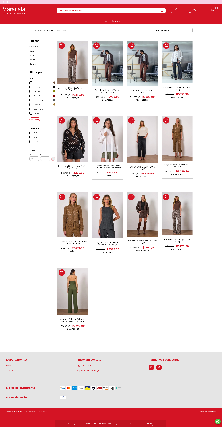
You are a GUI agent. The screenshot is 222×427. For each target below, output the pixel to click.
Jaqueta (33, 60)
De (30, 154)
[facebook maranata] (7, 2)
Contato (116, 21)
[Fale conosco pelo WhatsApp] (218, 421)
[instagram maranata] (4, 2)
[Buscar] (162, 11)
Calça (31, 51)
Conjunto (33, 46)
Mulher (40, 30)
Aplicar (53, 159)
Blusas (32, 55)
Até (41, 154)
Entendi (149, 424)
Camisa (32, 64)
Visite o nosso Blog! (90, 370)
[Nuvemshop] (208, 412)
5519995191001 (87, 366)
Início (105, 21)
